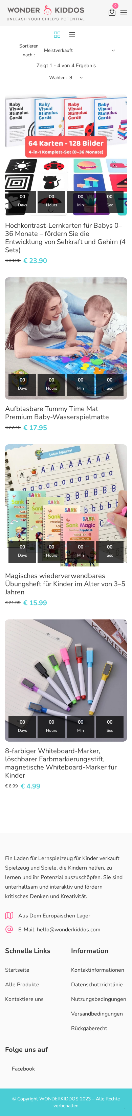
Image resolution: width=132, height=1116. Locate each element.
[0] (112, 13)
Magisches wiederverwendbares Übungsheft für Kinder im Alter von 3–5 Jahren (65, 584)
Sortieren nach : (29, 50)
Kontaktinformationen (97, 970)
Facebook (23, 1069)
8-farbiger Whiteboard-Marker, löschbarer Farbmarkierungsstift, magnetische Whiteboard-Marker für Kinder (61, 763)
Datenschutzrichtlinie (97, 984)
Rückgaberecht (89, 1028)
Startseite (17, 970)
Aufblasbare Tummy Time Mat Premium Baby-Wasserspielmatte (57, 413)
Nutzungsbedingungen (98, 999)
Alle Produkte (22, 984)
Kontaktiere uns (24, 999)
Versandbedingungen (97, 1014)
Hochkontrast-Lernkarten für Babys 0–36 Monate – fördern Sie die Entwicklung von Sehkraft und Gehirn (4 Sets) (65, 238)
